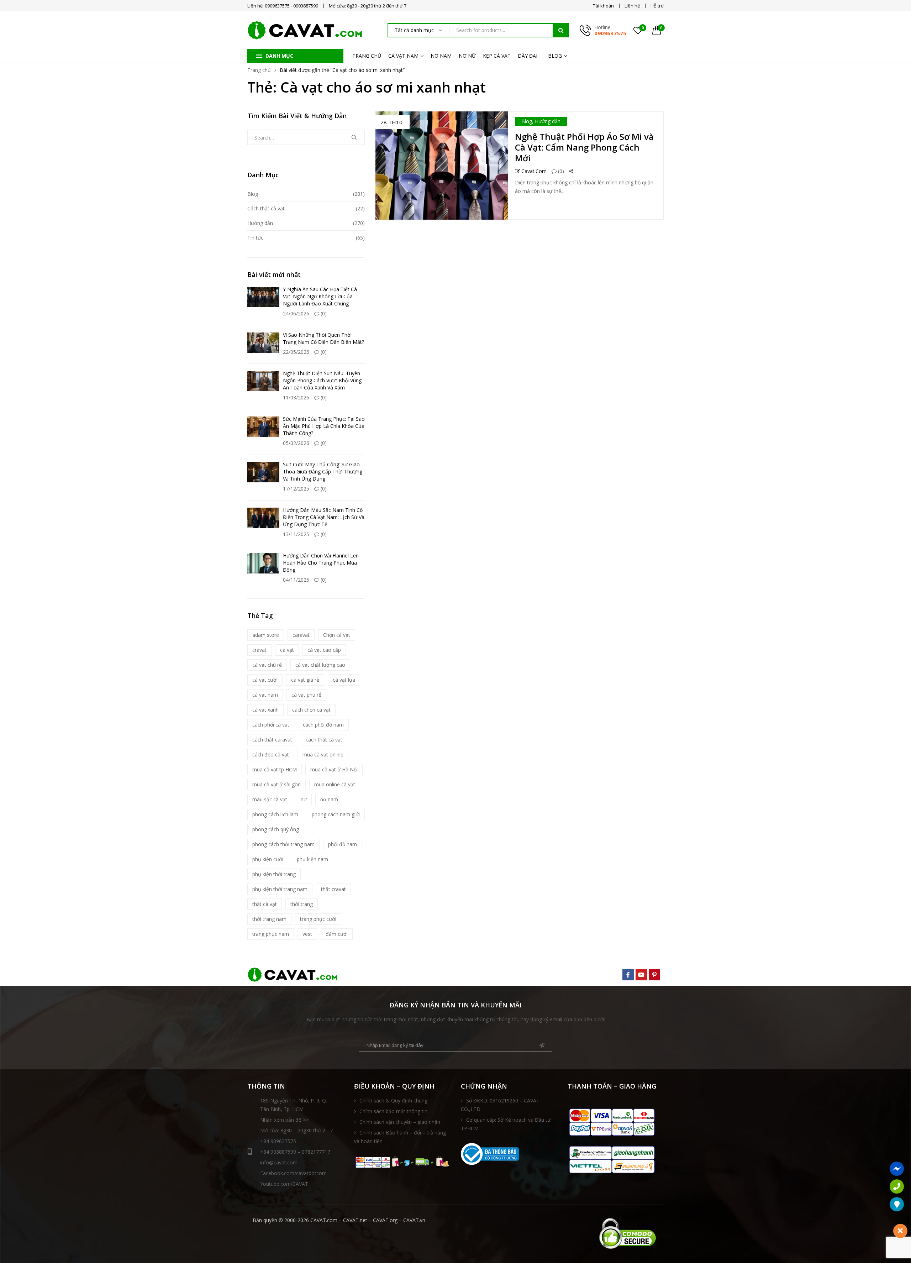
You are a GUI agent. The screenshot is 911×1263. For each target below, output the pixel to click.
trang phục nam (270, 934)
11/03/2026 (296, 397)
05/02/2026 (296, 443)
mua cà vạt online (322, 754)
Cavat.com (533, 171)
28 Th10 (391, 122)
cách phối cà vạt (270, 724)
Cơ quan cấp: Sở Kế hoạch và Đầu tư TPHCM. (506, 1124)
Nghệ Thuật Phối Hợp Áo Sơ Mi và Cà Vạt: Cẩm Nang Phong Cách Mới (584, 147)
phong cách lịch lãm (275, 814)
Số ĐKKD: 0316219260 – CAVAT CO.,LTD (500, 1104)
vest (307, 934)
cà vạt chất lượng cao (320, 664)
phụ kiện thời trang (274, 874)
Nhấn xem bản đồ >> (284, 1119)
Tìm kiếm (561, 30)
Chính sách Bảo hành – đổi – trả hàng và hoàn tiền (400, 1136)
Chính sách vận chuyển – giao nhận (399, 1121)
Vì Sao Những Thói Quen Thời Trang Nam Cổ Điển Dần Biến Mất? (323, 338)
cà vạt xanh (265, 709)
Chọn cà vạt (336, 635)
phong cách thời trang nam (283, 844)
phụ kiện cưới (267, 859)
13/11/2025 (296, 534)
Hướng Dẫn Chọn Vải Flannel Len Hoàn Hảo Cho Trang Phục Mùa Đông (321, 562)
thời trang (301, 904)
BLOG (555, 55)
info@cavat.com (278, 1162)
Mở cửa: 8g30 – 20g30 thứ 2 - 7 (296, 1130)
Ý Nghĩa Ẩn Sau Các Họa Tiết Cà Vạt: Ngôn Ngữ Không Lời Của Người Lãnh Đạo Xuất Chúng (320, 296)
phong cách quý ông (275, 829)
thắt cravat (333, 889)
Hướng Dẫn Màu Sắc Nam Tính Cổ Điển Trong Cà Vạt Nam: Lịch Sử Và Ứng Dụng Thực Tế (323, 517)
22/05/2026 (296, 351)
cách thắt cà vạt (324, 739)
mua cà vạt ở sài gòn (276, 784)
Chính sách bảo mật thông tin (393, 1111)
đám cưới (337, 934)
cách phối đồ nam (323, 724)
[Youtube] (641, 974)
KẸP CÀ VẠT (497, 55)
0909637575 (610, 33)
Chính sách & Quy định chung (393, 1100)
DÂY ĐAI (527, 55)
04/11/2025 (296, 579)
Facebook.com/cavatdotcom (293, 1173)
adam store (265, 635)
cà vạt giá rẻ (305, 679)
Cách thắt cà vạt (266, 208)
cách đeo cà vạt (270, 754)
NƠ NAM (441, 55)
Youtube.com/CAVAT (284, 1183)
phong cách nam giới (336, 814)
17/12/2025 (296, 488)
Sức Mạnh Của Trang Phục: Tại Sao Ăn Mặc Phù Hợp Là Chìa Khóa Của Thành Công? (324, 425)
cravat (259, 649)
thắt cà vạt (264, 904)
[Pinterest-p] (654, 974)
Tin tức (255, 237)
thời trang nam (269, 919)
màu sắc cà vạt (269, 799)
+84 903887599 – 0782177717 (295, 1151)
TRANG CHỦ (366, 55)
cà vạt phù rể (306, 694)
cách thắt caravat (272, 739)
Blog (526, 121)
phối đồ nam (342, 844)
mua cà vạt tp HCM (274, 769)
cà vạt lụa (344, 679)
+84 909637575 (278, 1141)
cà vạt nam (265, 694)
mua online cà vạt (334, 784)
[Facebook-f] (628, 974)
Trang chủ (259, 70)
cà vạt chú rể (267, 664)
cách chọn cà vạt (311, 709)
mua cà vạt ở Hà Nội (334, 769)
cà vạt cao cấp (324, 649)
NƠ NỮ (467, 55)
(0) (560, 171)
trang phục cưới (318, 919)
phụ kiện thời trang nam (279, 889)
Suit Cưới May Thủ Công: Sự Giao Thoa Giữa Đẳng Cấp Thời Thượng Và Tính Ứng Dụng (322, 471)
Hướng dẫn (547, 121)
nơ (304, 799)
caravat (301, 635)
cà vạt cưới (265, 679)
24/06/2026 (296, 313)
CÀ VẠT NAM (403, 55)
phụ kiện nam (312, 859)
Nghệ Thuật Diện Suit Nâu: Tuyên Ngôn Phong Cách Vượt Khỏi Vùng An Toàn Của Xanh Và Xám (322, 380)
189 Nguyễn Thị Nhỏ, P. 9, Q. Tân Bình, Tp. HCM (293, 1104)
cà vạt (287, 649)
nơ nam (329, 799)
